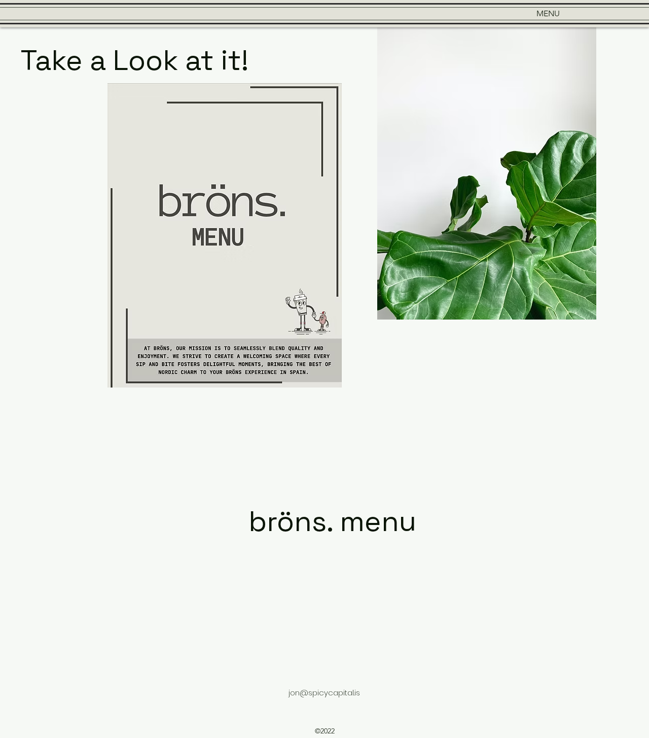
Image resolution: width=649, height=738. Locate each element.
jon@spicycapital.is (324, 692)
